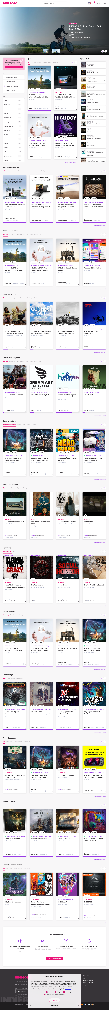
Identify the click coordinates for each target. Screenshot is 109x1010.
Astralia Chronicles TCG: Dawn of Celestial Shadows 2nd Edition (93, 460)
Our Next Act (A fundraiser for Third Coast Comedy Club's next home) (41, 333)
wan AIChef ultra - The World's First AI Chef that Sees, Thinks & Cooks (65, 97)
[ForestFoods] (94, 377)
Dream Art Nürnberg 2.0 (40, 395)
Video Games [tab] (26, 424)
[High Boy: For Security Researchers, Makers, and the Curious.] (65, 125)
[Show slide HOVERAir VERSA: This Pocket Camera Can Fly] (47, 51)
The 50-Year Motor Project (94, 585)
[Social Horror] (67, 567)
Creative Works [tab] (47, 62)
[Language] (89, 3)
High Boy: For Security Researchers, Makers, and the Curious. (65, 145)
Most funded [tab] (13, 615)
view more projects (70, 162)
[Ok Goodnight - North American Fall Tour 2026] (67, 313)
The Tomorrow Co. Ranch (14, 395)
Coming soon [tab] (7, 551)
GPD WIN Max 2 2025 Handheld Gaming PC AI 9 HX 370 (40, 207)
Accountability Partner (92, 268)
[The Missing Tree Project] (67, 504)
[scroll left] (102, 51)
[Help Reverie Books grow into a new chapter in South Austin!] (67, 377)
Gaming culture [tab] (45, 171)
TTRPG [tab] (19, 424)
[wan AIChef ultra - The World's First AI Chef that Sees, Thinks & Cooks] (65, 77)
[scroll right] (105, 51)
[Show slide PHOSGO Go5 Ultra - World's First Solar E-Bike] (56, 51)
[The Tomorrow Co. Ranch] (14, 377)
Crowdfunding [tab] (21, 234)
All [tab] (28, 62)
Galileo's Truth (36, 712)
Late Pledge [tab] (29, 234)
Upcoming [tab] (12, 234)
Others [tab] (34, 424)
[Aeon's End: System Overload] (14, 694)
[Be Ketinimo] (94, 504)
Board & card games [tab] (9, 424)
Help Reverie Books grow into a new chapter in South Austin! (67, 397)
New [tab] (14, 551)
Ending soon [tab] (37, 234)
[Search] (44, 3)
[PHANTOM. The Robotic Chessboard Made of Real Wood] (94, 187)
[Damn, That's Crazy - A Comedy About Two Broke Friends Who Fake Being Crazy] (14, 567)
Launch (13, 67)
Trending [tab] (6, 615)
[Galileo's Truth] (41, 694)
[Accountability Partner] (94, 250)
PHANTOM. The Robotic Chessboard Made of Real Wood (93, 207)
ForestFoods (89, 395)
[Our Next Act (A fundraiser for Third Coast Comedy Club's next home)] (41, 313)
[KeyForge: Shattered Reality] (94, 694)
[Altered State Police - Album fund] (94, 313)
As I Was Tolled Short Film (14, 522)
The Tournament (37, 585)
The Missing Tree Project (67, 522)
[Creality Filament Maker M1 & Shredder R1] (14, 187)
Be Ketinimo (88, 522)
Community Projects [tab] (33, 171)
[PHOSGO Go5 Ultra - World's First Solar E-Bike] (39, 77)
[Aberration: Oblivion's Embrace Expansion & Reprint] (14, 440)
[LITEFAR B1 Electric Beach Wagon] (67, 250)
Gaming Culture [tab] (57, 62)
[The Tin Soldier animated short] (41, 504)
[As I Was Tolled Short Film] (14, 504)
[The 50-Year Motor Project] (94, 567)
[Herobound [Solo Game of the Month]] (67, 440)
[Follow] (6, 515)
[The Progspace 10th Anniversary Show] (67, 694)
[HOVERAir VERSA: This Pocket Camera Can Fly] (39, 125)
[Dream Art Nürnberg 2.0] (41, 377)
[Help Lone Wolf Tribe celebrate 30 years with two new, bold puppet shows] (14, 313)
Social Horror (62, 585)
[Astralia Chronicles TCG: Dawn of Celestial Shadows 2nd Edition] (94, 440)
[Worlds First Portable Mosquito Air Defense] (67, 187)
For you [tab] (5, 234)
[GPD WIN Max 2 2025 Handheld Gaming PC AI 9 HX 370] (41, 187)
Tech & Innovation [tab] (36, 62)
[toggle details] (51, 110)
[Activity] (94, 3)
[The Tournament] (41, 567)
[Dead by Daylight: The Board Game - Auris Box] (41, 440)
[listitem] (14, 100)
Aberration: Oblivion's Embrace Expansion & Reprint (13, 460)
